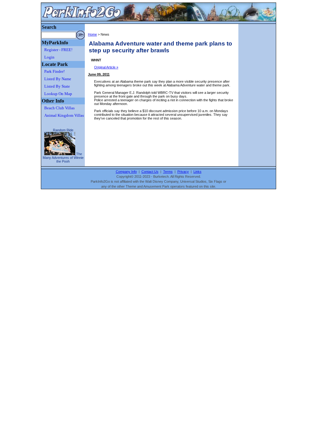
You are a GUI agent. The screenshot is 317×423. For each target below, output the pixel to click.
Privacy (183, 171)
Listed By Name (57, 78)
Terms (168, 171)
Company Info (126, 171)
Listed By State (57, 86)
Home (92, 34)
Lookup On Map (58, 93)
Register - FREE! (58, 49)
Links (197, 171)
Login (49, 57)
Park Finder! (54, 71)
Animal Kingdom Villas (64, 115)
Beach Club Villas (59, 108)
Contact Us (149, 171)
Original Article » (106, 67)
